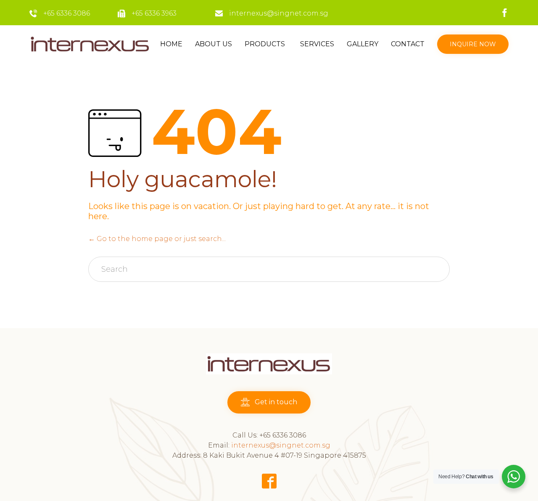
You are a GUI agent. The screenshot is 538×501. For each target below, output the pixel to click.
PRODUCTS (265, 44)
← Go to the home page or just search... (157, 239)
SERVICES (317, 44)
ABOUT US (213, 44)
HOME (171, 44)
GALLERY (362, 44)
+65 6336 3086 (66, 13)
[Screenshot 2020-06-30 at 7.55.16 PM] (269, 372)
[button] (473, 44)
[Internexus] (90, 44)
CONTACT (408, 44)
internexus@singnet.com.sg (278, 13)
